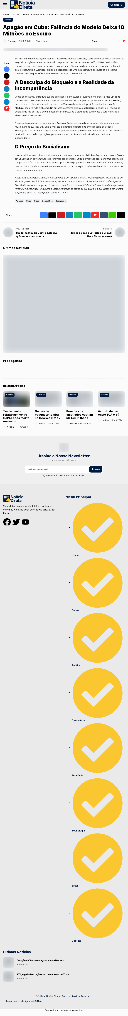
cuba (36, 201)
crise (28, 201)
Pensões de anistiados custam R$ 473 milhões (79, 414)
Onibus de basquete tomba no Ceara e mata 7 (48, 414)
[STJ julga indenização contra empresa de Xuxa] (8, 976)
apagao (19, 201)
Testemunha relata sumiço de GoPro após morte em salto (16, 416)
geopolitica (47, 201)
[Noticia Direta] (22, 4)
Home (6, 14)
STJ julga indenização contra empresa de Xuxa (43, 974)
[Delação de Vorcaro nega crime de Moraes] (8, 962)
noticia (12, 41)
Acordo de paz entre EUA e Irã (108, 413)
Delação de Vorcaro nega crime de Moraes (40, 960)
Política (16, 14)
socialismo (61, 201)
